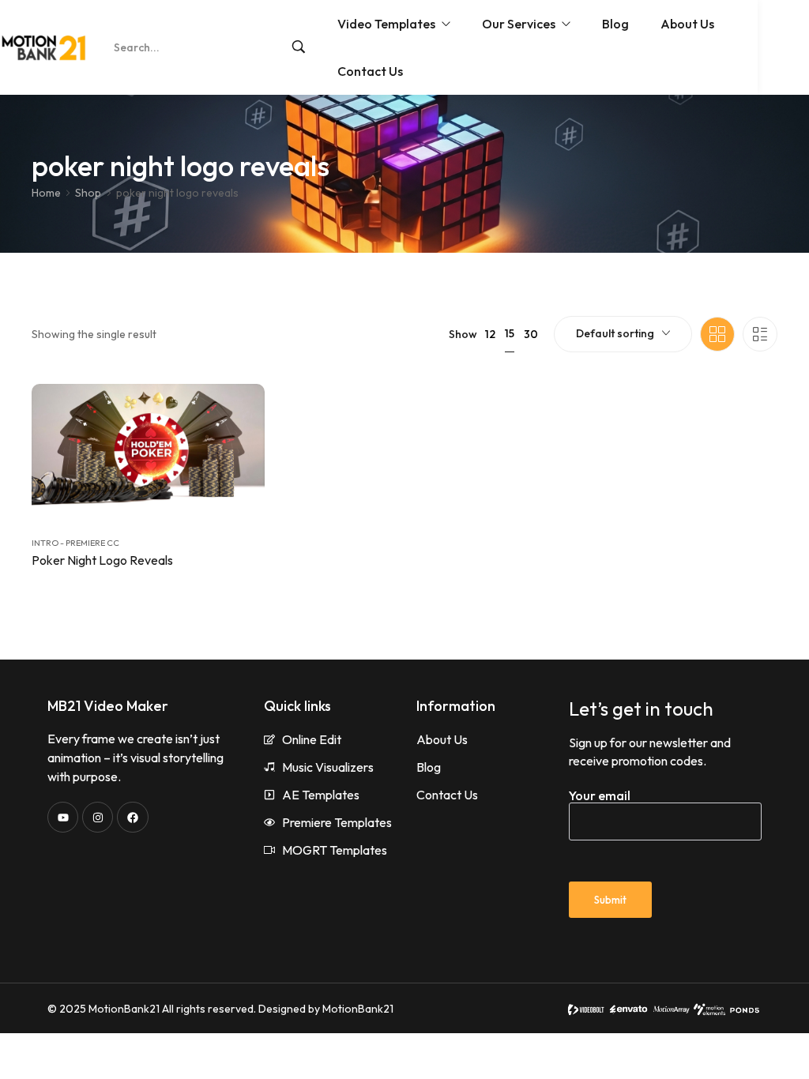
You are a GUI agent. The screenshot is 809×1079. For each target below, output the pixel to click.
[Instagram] (97, 817)
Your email (599, 795)
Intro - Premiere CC (75, 542)
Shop (88, 193)
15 (509, 333)
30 (531, 334)
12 (490, 334)
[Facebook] (132, 817)
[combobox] (622, 334)
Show (463, 334)
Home (46, 193)
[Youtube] (62, 817)
